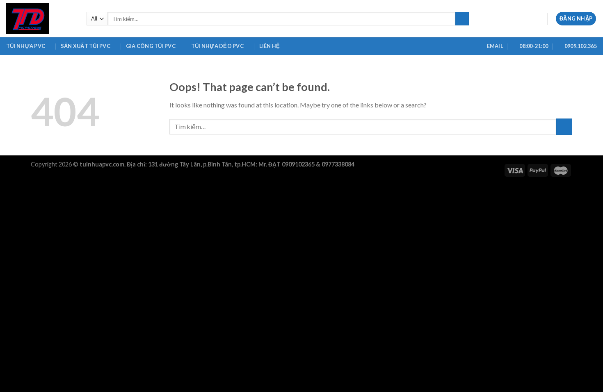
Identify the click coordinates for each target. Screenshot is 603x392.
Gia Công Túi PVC (151, 46)
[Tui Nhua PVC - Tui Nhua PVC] (40, 18)
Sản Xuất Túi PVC (85, 46)
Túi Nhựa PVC (25, 46)
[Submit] (462, 19)
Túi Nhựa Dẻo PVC (217, 46)
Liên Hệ (269, 46)
